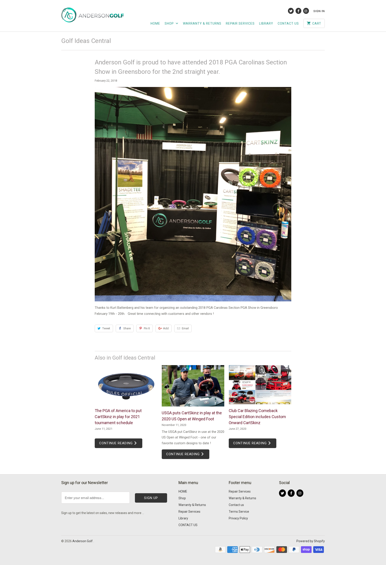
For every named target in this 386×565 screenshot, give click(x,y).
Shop (170, 23)
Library (266, 23)
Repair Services (240, 23)
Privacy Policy (238, 518)
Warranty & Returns (202, 23)
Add (166, 328)
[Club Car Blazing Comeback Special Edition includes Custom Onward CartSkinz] (260, 384)
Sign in (319, 11)
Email (185, 328)
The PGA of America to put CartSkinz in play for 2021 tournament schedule (118, 416)
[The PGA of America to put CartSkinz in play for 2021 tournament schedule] (126, 384)
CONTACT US (288, 23)
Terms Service (239, 511)
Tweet (106, 328)
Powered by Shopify (310, 541)
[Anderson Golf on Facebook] (298, 11)
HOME (155, 23)
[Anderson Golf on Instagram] (306, 11)
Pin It (147, 328)
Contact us (236, 505)
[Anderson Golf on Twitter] (291, 11)
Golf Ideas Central (86, 40)
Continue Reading (116, 443)
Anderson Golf (82, 541)
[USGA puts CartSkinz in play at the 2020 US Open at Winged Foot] (193, 385)
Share (127, 328)
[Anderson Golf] (92, 16)
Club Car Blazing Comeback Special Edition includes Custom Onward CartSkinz (257, 416)
